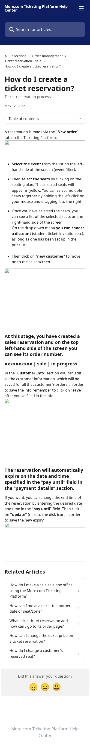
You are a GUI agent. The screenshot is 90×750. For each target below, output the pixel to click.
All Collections (15, 56)
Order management (47, 56)
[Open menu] (81, 8)
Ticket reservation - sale (23, 61)
